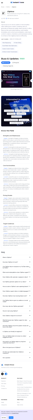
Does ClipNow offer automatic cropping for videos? (16, 277)
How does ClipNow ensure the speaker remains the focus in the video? (16, 326)
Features (3, 381)
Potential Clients (9, 110)
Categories (4, 404)
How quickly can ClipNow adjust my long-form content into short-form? (16, 342)
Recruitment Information (11, 120)
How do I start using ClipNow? (16, 311)
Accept (11, 417)
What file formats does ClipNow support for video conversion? (16, 320)
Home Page (6, 62)
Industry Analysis (24, 120)
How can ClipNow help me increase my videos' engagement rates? (16, 336)
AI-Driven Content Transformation (9, 51)
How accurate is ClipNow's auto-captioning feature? (16, 286)
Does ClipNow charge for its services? (16, 316)
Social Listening (21, 113)
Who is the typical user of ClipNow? (16, 347)
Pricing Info (16, 62)
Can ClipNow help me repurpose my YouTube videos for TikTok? (16, 267)
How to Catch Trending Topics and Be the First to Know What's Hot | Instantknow (24, 389)
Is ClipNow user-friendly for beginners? (16, 331)
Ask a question (16, 358)
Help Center (20, 404)
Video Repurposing (6, 42)
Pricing (3, 386)
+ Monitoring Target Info (7, 66)
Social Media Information (22, 110)
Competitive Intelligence (16, 122)
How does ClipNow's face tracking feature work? (16, 296)
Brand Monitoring (16, 116)
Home (2, 7)
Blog (18, 402)
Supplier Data (11, 113)
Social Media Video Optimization (9, 45)
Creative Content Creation (8, 48)
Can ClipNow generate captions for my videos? (16, 282)
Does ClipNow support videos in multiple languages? (16, 291)
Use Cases (3, 383)
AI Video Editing (17, 42)
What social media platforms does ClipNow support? (16, 272)
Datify (8, 7)
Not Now (4, 417)
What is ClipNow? (16, 257)
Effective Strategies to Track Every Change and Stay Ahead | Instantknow (24, 395)
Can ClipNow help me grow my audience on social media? (16, 301)
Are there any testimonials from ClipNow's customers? (16, 352)
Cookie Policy (15, 413)
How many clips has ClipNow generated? (16, 306)
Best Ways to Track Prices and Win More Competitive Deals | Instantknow (24, 382)
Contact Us (4, 388)
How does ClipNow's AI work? (16, 262)
